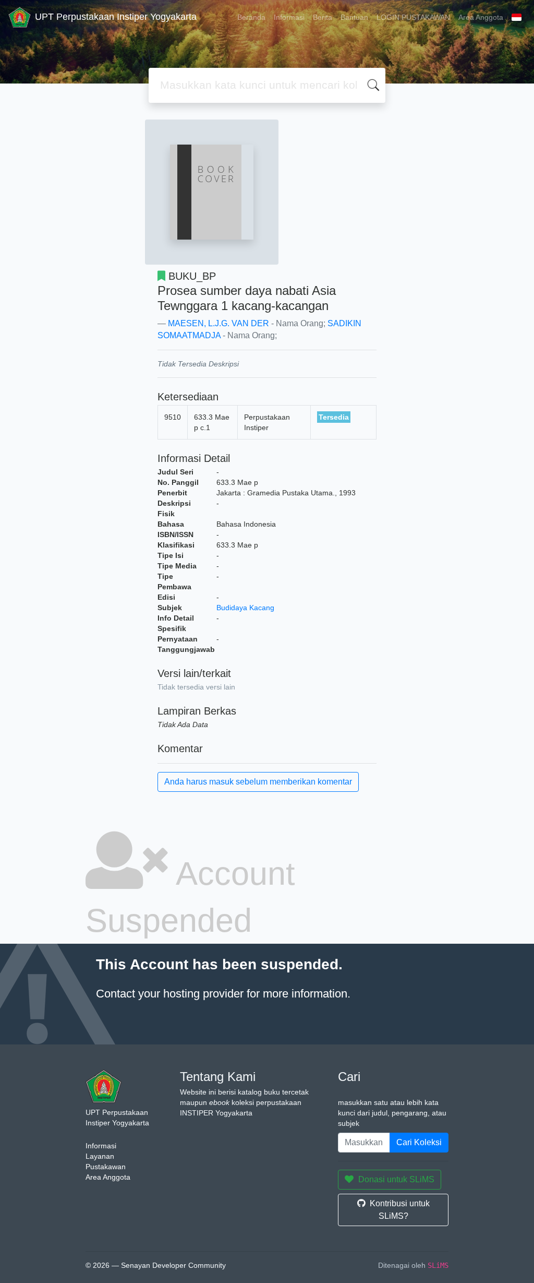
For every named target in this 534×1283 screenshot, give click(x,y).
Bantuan (354, 17)
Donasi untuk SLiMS (396, 1179)
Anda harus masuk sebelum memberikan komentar (258, 781)
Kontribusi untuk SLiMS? (400, 1209)
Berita (322, 17)
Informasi (289, 17)
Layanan (100, 1156)
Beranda (251, 17)
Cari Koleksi (419, 1142)
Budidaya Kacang (245, 607)
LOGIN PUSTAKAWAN (413, 17)
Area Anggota (480, 17)
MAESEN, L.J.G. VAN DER (218, 323)
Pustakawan (106, 1166)
